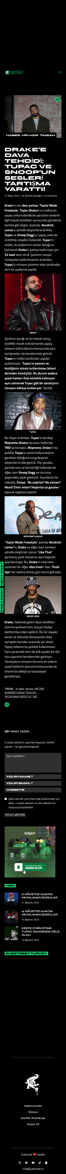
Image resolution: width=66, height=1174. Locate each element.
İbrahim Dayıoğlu (33, 195)
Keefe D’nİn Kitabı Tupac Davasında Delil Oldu (40, 931)
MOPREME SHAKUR (15, 692)
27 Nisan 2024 (12, 195)
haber (21, 688)
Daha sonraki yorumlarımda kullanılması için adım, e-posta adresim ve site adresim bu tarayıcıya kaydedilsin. (34, 803)
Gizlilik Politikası (33, 1118)
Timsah (47, 135)
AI (16, 688)
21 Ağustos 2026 (30, 902)
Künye (33, 1112)
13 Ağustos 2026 (30, 940)
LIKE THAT (39, 688)
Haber (13, 135)
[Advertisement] (33, 33)
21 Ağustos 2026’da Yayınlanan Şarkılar (39, 896)
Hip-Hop (30, 135)
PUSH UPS (31, 692)
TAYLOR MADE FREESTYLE (18, 696)
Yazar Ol (33, 1124)
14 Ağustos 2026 (30, 919)
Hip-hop (29, 688)
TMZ (34, 696)
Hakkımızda (33, 1105)
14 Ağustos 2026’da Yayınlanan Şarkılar (39, 913)
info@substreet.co (33, 1169)
